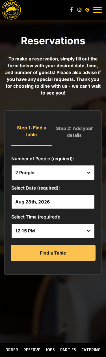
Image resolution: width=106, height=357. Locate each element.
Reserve (31, 349)
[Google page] (87, 9)
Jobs (50, 349)
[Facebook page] (71, 9)
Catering (91, 349)
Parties (68, 349)
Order (11, 349)
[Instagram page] (79, 9)
